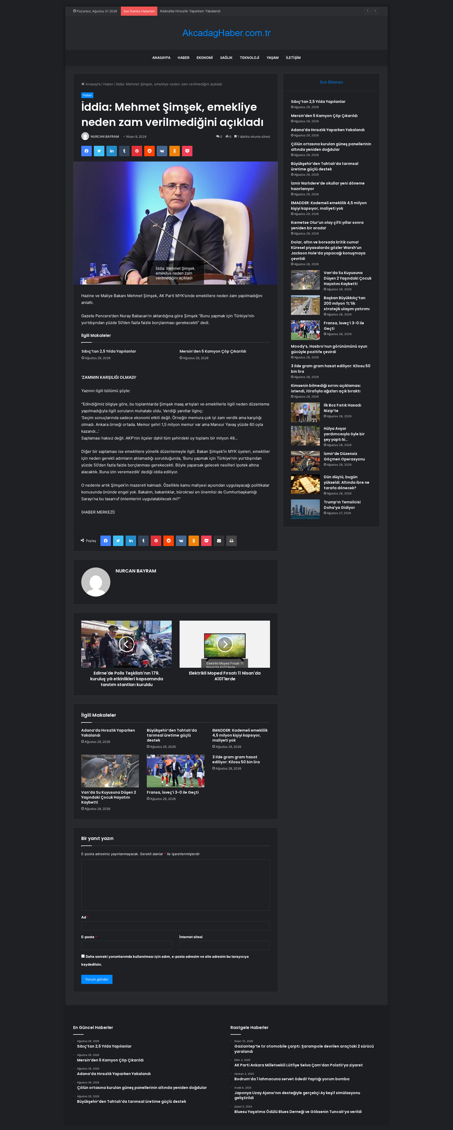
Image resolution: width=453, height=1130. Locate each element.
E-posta (89, 937)
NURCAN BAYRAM (105, 136)
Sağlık (226, 57)
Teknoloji (249, 57)
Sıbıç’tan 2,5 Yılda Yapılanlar (109, 351)
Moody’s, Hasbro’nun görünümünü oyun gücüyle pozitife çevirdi (329, 349)
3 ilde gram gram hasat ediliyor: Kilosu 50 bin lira (236, 759)
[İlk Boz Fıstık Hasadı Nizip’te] (305, 412)
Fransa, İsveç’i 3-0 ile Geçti (173, 792)
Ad (85, 917)
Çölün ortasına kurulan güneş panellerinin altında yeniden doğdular (331, 146)
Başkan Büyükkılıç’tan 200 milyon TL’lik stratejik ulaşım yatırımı (347, 303)
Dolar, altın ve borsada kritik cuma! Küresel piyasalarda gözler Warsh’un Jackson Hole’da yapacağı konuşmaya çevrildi (328, 250)
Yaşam (273, 57)
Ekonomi (205, 57)
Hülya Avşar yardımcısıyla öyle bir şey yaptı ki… (344, 434)
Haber (183, 57)
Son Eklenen (331, 82)
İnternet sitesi (191, 937)
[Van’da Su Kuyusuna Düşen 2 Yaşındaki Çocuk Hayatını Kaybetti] (110, 771)
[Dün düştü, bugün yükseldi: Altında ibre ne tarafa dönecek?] (305, 484)
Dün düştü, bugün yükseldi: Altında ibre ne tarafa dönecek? (346, 482)
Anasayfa (161, 57)
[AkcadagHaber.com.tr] (226, 32)
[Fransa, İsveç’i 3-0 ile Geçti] (175, 771)
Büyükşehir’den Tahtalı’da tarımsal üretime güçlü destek (172, 735)
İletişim (293, 57)
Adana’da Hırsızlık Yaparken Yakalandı (190, 11)
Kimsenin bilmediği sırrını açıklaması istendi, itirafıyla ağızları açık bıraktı (325, 388)
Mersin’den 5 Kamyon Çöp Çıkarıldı (213, 351)
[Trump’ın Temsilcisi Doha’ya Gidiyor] (305, 509)
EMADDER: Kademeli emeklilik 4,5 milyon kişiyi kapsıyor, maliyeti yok (240, 735)
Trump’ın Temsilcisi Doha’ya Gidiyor (342, 504)
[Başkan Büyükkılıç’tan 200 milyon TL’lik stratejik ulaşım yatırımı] (305, 305)
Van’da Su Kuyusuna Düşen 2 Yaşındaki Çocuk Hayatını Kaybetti (108, 797)
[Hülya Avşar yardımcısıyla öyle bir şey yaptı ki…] (305, 436)
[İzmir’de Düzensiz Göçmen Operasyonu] (305, 461)
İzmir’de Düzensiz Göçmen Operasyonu (344, 456)
